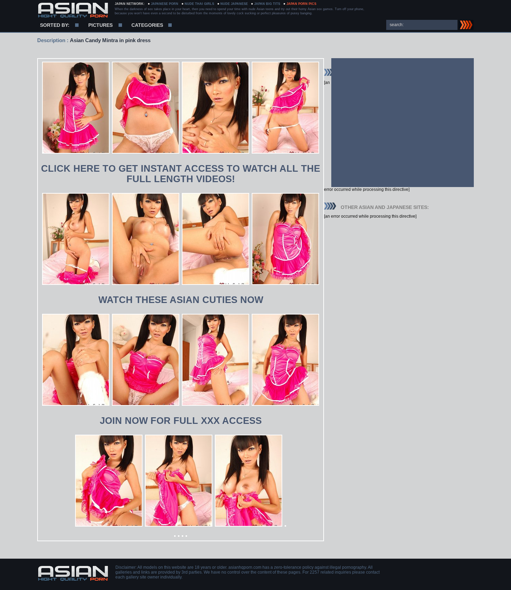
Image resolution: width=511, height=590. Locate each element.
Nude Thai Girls (199, 4)
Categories (147, 25)
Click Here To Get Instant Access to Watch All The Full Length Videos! (180, 173)
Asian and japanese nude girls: (72, 10)
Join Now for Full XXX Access (181, 421)
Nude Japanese (234, 4)
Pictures (100, 25)
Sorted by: (55, 25)
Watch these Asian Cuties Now (180, 300)
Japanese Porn (164, 4)
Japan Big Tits (267, 4)
